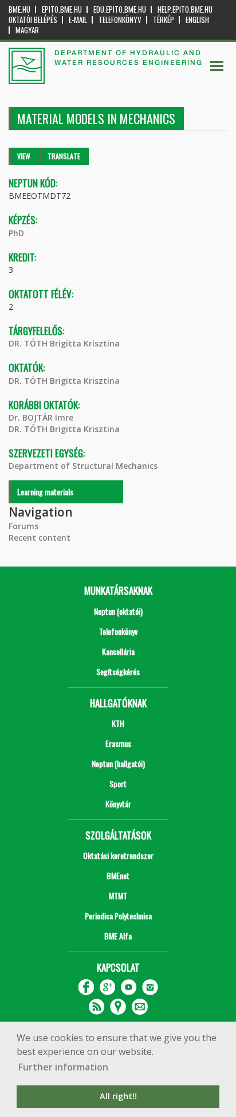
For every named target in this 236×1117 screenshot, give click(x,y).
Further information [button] (63, 1067)
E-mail (78, 20)
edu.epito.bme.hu (119, 9)
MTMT (118, 895)
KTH (118, 723)
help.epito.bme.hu (185, 9)
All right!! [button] (118, 1096)
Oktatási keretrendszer (118, 855)
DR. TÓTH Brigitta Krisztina (64, 343)
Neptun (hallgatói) (118, 763)
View (23, 156)
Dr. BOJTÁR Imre (41, 417)
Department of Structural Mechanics (83, 465)
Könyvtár (118, 804)
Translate (64, 156)
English (197, 20)
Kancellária (118, 651)
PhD (16, 233)
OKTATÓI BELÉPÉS (33, 20)
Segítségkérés (118, 671)
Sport (118, 783)
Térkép (163, 20)
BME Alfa (118, 936)
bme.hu (19, 9)
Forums (23, 526)
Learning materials (45, 492)
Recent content (39, 537)
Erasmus (118, 743)
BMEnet (118, 875)
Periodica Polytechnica (118, 916)
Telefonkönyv (120, 20)
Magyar (27, 30)
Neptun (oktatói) (118, 611)
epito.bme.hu (62, 9)
